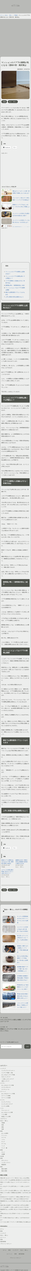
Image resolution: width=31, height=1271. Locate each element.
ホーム (2, 15)
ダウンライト (4, 1160)
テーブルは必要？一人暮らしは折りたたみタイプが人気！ (14, 1207)
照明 (1, 1158)
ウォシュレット (5, 1110)
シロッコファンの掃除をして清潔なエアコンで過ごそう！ (22, 1005)
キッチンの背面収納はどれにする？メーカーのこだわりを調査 (22, 919)
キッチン (2, 1100)
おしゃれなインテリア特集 (8, 1075)
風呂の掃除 (4, 1171)
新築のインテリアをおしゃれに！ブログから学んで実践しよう (21, 207)
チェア (3, 1141)
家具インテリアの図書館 (12, 1270)
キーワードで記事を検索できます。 (10, 1042)
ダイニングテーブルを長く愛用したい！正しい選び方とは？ (15, 1190)
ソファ (3, 1139)
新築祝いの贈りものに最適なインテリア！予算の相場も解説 (22, 949)
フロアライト (3, 1118)
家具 (1, 1131)
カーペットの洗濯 (5, 1097)
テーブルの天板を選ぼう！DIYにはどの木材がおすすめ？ (14, 1199)
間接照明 (3, 1164)
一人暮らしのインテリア (7, 1079)
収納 (2, 1125)
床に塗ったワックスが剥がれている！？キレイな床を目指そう (22, 939)
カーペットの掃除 (5, 1095)
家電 (1, 1150)
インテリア (3, 1068)
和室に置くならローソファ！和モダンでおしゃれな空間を (14, 1178)
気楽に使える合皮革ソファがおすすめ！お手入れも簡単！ (14, 1205)
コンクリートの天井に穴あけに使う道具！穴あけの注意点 (22, 929)
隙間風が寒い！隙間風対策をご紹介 (15, 285)
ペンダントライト (5, 1162)
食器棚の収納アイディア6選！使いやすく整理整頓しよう (22, 969)
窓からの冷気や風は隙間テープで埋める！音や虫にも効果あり (22, 959)
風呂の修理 (4, 1169)
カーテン (2, 1083)
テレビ (3, 1152)
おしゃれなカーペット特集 (8, 1093)
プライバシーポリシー (6, 1243)
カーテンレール (5, 1089)
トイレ (2, 1108)
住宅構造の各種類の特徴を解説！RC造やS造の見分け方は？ (23, 978)
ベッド (3, 1146)
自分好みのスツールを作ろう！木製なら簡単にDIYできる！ (15, 1197)
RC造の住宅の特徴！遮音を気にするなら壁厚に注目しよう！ (23, 996)
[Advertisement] (15, 37)
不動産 (15, 15)
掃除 (2, 1127)
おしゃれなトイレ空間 (7, 1112)
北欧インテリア (5, 1081)
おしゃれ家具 (4, 1133)
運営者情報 (3, 1241)
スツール (3, 1137)
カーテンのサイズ (5, 1087)
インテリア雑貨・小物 (7, 1072)
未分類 (2, 1156)
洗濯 (2, 1129)
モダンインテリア (5, 1077)
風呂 (1, 1166)
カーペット (3, 1091)
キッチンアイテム (5, 1102)
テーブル (3, 1143)
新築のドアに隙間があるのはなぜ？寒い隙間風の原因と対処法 (7, 861)
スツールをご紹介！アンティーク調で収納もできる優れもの (15, 1222)
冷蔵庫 (3, 1154)
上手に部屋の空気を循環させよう (15, 297)
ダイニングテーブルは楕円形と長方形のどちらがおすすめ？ (15, 1180)
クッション (4, 1135)
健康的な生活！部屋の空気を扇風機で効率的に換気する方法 (22, 861)
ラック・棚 (4, 1148)
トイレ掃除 (4, 1114)
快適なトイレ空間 (5, 1116)
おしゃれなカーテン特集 (7, 1085)
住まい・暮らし (9, 15)
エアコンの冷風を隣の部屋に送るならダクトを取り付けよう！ (7, 871)
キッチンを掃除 (5, 1106)
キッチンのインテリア (7, 1104)
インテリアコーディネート (8, 1070)
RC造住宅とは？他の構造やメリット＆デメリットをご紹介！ (23, 987)
